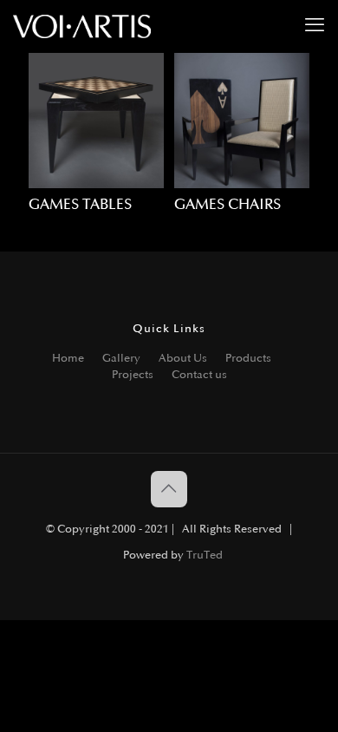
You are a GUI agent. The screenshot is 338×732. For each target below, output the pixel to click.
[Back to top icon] (169, 489)
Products (248, 358)
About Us (183, 358)
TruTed (204, 555)
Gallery (121, 358)
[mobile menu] (314, 26)
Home (68, 358)
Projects (132, 374)
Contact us (199, 374)
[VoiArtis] (82, 26)
